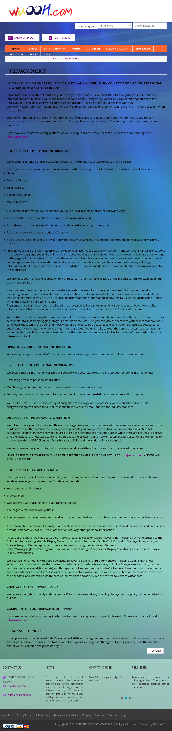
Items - (60, 37)
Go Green (92, 48)
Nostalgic (142, 48)
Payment (100, 715)
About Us (8, 715)
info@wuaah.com (17, 137)
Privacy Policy (71, 58)
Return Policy (42, 715)
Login (124, 715)
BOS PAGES (159, 724)
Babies (32, 48)
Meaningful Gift (117, 48)
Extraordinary (54, 48)
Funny (75, 48)
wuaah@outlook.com (19, 694)
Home (16, 48)
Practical (16, 54)
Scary (33, 54)
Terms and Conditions (66, 715)
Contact (113, 715)
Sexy (46, 54)
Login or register (86, 26)
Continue (156, 650)
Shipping (86, 715)
